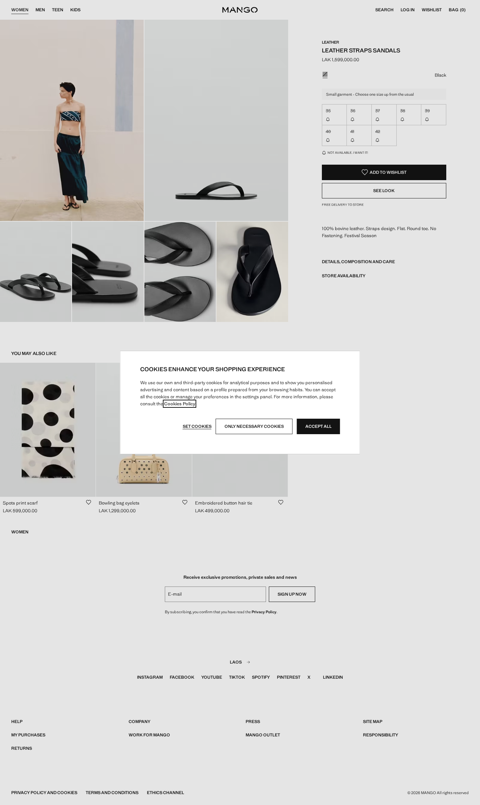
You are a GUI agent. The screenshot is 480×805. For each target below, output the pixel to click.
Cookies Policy (179, 404)
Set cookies (197, 426)
